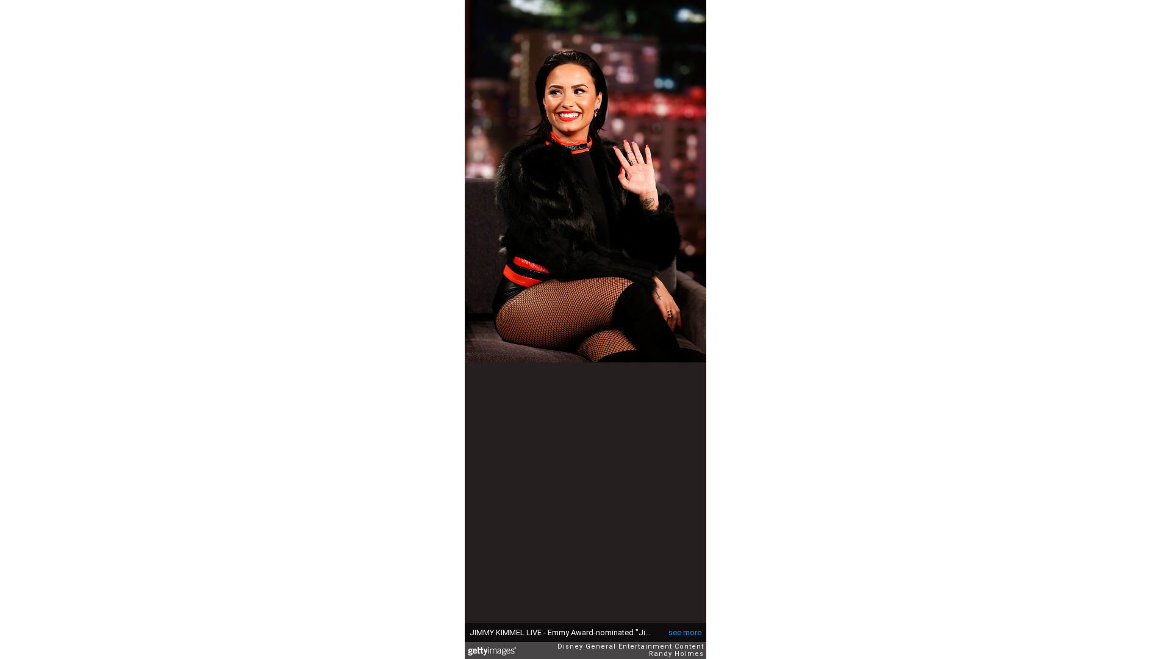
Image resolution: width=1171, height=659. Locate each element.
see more (684, 632)
